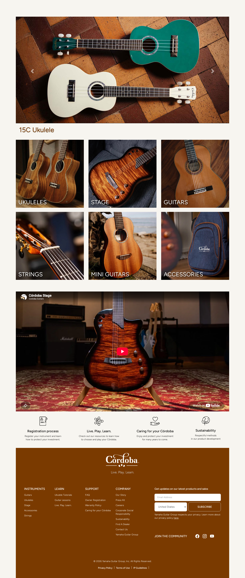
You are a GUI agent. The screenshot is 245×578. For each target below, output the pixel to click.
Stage (27, 505)
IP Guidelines (140, 568)
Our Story (121, 495)
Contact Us (122, 529)
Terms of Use (123, 568)
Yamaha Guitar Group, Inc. (116, 561)
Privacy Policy (105, 568)
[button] (32, 70)
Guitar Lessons (62, 500)
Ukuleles (28, 500)
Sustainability (123, 519)
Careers (120, 505)
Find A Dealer (123, 524)
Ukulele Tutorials (63, 495)
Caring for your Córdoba (98, 510)
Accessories (30, 510)
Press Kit (120, 500)
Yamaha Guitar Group (127, 534)
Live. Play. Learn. (63, 505)
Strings (28, 515)
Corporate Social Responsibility (124, 512)
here (176, 518)
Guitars (28, 495)
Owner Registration (95, 500)
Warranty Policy (93, 505)
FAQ (87, 495)
